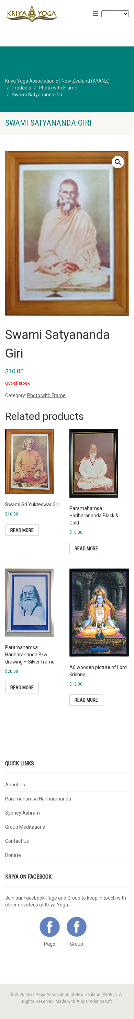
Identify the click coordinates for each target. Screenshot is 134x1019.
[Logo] (44, 14)
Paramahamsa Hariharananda (38, 799)
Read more (22, 530)
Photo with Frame (46, 395)
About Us (15, 784)
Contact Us (17, 841)
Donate (13, 855)
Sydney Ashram (22, 813)
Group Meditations (25, 827)
